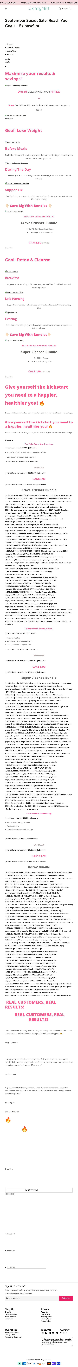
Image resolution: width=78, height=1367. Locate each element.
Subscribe (66, 1298)
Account (65, 8)
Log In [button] (7, 59)
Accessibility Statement (13, 1337)
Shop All (10, 44)
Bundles (10, 54)
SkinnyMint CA (35, 1359)
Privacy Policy (10, 1335)
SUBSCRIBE (10, 1194)
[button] (59, 8)
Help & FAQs (45, 1314)
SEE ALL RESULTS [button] (12, 1112)
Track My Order (46, 1317)
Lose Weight (11, 51)
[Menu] (6, 8)
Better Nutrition (10, 1317)
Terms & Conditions (12, 1332)
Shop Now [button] (9, 119)
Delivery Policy (46, 1319)
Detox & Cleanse (13, 48)
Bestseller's (9, 1319)
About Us (44, 1312)
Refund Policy (46, 1321)
